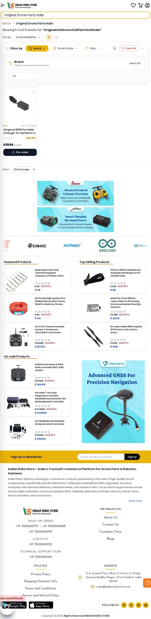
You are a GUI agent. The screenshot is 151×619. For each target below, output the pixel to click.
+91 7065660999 (40, 531)
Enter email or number (96, 457)
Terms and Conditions (40, 588)
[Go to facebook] (124, 605)
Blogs (110, 538)
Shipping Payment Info (40, 581)
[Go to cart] (140, 5)
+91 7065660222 (40, 544)
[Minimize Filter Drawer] (142, 48)
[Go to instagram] (138, 605)
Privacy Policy (40, 574)
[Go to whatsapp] (131, 605)
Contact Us (110, 524)
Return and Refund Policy (40, 595)
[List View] (56, 37)
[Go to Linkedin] (146, 605)
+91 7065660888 (53, 526)
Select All (134, 63)
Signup (132, 457)
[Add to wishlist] (33, 91)
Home (6, 23)
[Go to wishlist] (133, 5)
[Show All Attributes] (114, 48)
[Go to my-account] (147, 5)
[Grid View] (49, 37)
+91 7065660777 (27, 526)
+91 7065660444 (40, 557)
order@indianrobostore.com (113, 586)
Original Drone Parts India (34, 23)
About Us (110, 517)
